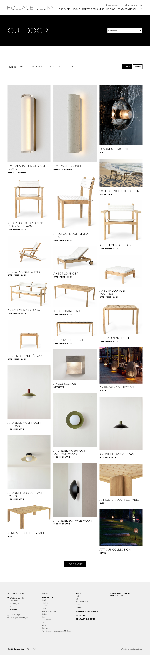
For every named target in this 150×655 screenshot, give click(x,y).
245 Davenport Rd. (115, 5)
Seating (44, 603)
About (76, 9)
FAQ (77, 599)
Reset (138, 67)
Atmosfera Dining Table (27, 533)
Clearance (46, 628)
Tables (44, 605)
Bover (102, 391)
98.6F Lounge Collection (119, 191)
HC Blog (110, 9)
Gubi (101, 503)
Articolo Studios (17, 172)
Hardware (45, 625)
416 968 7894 (132, 5)
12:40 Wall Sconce (67, 166)
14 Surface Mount (114, 149)
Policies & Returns (82, 602)
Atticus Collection (115, 549)
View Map (13, 609)
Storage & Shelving (49, 611)
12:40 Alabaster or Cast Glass (26, 167)
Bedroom (45, 614)
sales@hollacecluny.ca (19, 617)
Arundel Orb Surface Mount (25, 494)
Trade (78, 604)
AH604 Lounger (66, 273)
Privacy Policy (32, 649)
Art (43, 622)
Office (44, 608)
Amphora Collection (116, 387)
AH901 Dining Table (68, 311)
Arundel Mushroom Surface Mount (70, 452)
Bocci (102, 152)
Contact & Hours (127, 9)
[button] (141, 9)
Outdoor (45, 617)
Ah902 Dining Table (114, 338)
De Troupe (58, 387)
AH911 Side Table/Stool (25, 355)
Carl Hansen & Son (62, 240)
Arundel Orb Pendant (117, 454)
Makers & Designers (93, 9)
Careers (79, 607)
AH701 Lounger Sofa (24, 310)
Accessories (46, 619)
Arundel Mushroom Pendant (24, 424)
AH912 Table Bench (68, 340)
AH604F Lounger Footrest (112, 292)
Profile (78, 596)
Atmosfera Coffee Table (119, 499)
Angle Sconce (64, 383)
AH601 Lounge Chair (115, 245)
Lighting (44, 600)
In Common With (16, 429)
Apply (127, 67)
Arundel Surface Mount (73, 520)
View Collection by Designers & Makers (56, 631)
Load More (75, 564)
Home (45, 594)
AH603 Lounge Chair (24, 271)
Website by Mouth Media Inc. (131, 649)
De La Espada (105, 194)
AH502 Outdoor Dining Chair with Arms (26, 224)
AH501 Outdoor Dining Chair (71, 235)
